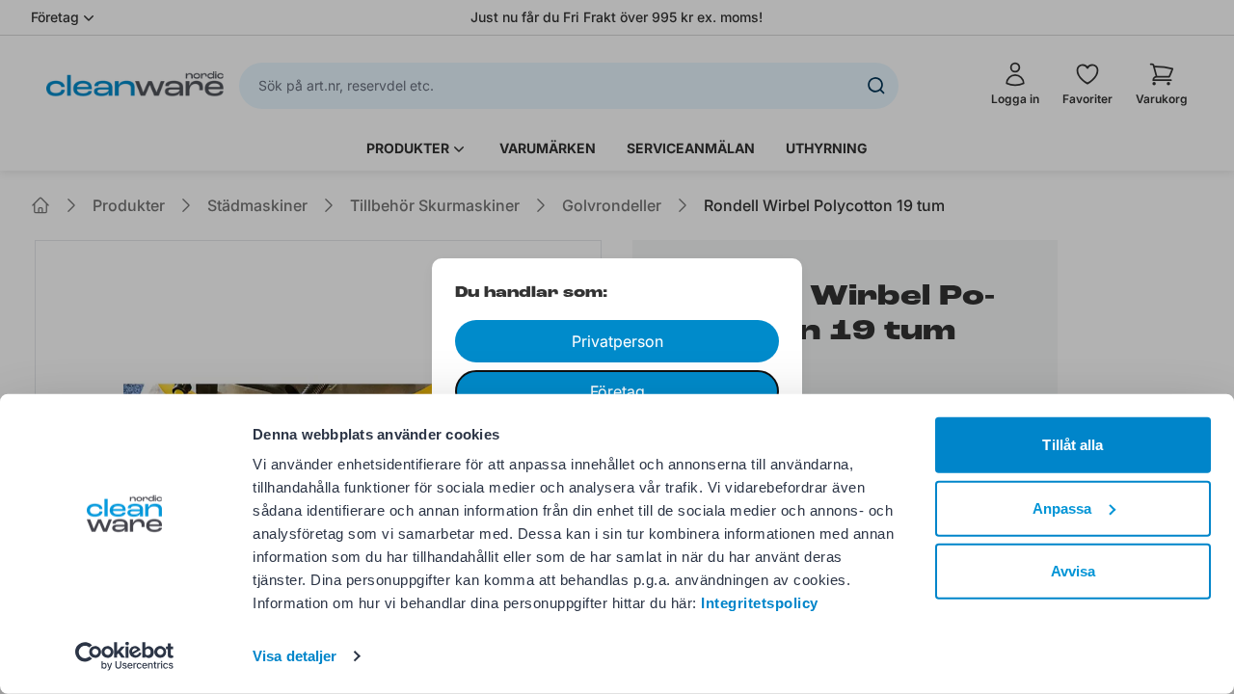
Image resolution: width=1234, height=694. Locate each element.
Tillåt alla (1072, 445)
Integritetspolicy (759, 603)
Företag (617, 391)
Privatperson (617, 341)
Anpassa (1062, 507)
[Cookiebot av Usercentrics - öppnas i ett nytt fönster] (124, 656)
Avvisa (1073, 571)
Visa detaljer (294, 656)
